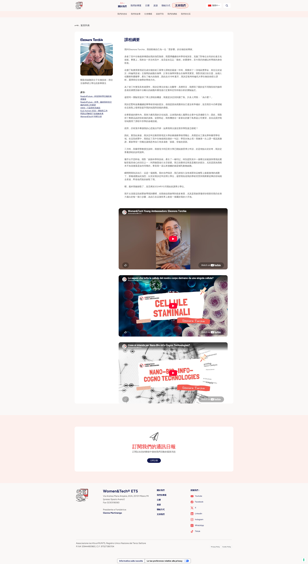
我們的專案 (136, 5)
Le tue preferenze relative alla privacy (164, 561)
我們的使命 (122, 14)
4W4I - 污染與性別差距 (90, 108)
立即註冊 (154, 460)
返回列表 (85, 25)
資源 (155, 5)
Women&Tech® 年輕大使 (91, 116)
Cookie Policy (226, 547)
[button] (213, 5)
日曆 (147, 5)
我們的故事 (136, 14)
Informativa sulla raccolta (131, 561)
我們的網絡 (172, 14)
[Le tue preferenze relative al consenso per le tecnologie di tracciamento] (304, 560)
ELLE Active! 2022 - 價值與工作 (94, 111)
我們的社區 (186, 14)
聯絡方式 (166, 5)
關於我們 (122, 6)
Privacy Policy (215, 547)
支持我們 (180, 5)
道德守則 (160, 14)
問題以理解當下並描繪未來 (91, 113)
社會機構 (148, 14)
